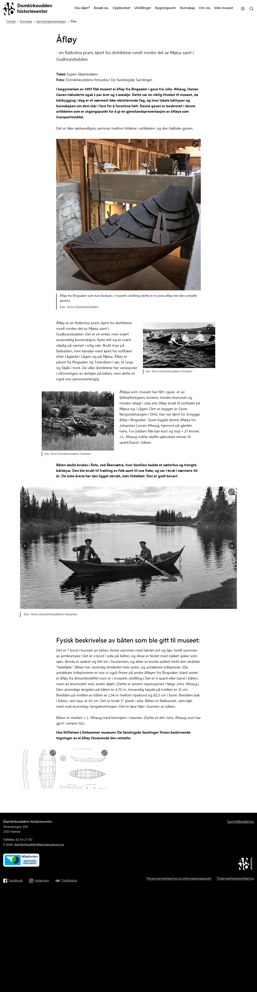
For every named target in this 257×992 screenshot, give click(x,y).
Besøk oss (101, 8)
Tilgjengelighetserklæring (235, 878)
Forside (11, 21)
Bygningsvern (165, 8)
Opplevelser (121, 8)
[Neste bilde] (231, 546)
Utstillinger (143, 8)
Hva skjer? (82, 8)
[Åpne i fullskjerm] (195, 144)
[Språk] (243, 9)
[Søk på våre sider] (251, 9)
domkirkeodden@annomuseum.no (39, 844)
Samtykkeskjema (240, 822)
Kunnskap (187, 8)
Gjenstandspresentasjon (51, 21)
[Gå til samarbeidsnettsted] (246, 864)
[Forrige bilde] (25, 546)
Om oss (204, 8)
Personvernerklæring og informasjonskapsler (179, 878)
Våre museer (223, 8)
